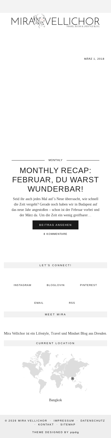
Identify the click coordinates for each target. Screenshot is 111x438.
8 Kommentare (55, 234)
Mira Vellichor (32, 420)
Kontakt (46, 424)
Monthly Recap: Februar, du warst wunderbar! (55, 179)
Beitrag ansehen (55, 225)
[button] (107, 3)
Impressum (64, 420)
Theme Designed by (55, 432)
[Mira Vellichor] (55, 21)
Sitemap (68, 424)
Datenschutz (93, 420)
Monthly (56, 160)
